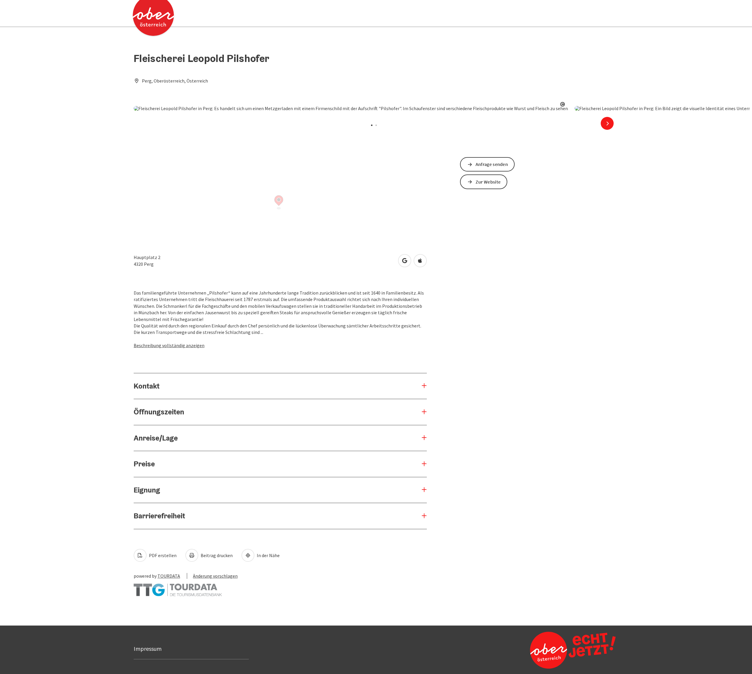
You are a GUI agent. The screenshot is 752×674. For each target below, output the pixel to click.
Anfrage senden (492, 164)
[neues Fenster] (178, 587)
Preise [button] (144, 463)
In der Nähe (268, 555)
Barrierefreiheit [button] (159, 515)
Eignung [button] (147, 490)
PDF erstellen (162, 555)
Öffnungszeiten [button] (159, 411)
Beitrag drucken (216, 555)
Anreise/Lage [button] (156, 438)
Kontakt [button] (147, 386)
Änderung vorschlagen (215, 576)
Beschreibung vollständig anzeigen (169, 345)
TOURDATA (168, 576)
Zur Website (488, 182)
